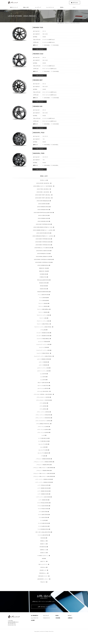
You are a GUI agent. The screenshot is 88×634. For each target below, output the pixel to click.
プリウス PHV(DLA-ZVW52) (43, 508)
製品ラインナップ (14, 7)
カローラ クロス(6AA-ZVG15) (43, 385)
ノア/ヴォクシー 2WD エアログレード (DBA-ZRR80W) (43, 467)
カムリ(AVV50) (43, 376)
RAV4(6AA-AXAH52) (43, 282)
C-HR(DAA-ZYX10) (43, 277)
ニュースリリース (50, 7)
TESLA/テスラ (43, 582)
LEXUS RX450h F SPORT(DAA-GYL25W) (43, 262)
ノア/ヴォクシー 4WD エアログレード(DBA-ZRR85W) (43, 476)
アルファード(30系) (43, 318)
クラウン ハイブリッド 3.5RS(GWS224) (43, 417)
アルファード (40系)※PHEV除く (43, 323)
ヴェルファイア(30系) (43, 347)
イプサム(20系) (43, 329)
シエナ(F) (43, 435)
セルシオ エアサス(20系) (43, 444)
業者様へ (62, 7)
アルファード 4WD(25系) (43, 312)
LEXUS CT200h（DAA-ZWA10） (43, 189)
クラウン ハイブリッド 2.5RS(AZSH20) (43, 414)
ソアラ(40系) (43, 455)
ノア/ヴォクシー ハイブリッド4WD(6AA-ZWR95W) (43, 461)
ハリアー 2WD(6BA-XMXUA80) (43, 491)
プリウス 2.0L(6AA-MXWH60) (43, 505)
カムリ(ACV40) (43, 379)
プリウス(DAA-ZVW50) (43, 511)
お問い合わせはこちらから (44, 606)
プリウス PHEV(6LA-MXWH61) (43, 502)
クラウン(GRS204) (43, 406)
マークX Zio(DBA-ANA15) (43, 526)
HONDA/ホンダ (43, 540)
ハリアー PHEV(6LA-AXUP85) (43, 485)
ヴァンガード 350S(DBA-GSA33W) (43, 335)
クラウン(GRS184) (43, 403)
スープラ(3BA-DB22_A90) (43, 438)
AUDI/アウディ (43, 561)
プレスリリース (47, 617)
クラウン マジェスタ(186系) (43, 426)
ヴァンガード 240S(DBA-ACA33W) (43, 332)
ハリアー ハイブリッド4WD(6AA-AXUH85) (43, 482)
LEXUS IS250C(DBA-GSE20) (43, 221)
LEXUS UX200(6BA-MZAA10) (43, 265)
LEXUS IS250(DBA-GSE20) (43, 218)
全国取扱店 (70, 617)
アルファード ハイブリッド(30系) (43, 321)
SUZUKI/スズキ (43, 552)
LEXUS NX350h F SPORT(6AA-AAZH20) (43, 241)
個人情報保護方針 (34, 615)
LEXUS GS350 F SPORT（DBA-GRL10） (43, 197)
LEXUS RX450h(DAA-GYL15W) (43, 253)
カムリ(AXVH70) (43, 373)
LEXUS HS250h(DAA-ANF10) (43, 209)
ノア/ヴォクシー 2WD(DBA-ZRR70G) (43, 464)
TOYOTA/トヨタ (43, 180)
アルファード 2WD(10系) (43, 303)
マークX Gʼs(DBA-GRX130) (43, 523)
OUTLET (70, 615)
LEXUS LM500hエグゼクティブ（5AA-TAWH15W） (43, 186)
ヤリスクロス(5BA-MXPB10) (43, 535)
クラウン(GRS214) (43, 409)
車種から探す (26, 7)
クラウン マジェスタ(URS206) (43, 432)
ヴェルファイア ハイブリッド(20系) (43, 344)
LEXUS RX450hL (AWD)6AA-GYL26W (43, 256)
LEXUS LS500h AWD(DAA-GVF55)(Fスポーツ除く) (43, 227)
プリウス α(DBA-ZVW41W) (43, 514)
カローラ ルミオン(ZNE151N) (43, 388)
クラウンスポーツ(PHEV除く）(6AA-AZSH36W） (43, 394)
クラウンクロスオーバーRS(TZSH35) (43, 400)
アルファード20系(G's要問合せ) (43, 309)
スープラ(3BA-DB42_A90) (43, 441)
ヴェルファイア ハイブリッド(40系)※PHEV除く (43, 356)
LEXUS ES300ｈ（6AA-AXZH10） (43, 192)
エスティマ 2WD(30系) (43, 362)
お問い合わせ (75, 2)
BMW (43, 558)
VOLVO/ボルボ (43, 567)
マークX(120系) (43, 520)
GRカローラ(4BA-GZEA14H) (43, 382)
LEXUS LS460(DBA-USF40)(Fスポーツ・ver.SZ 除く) (43, 230)
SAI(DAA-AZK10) (43, 288)
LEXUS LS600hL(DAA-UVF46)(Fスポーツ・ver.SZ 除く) (43, 236)
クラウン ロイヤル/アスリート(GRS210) (43, 420)
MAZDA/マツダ (43, 543)
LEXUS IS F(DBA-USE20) (43, 215)
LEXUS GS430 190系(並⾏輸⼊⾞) (43, 200)
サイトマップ (46, 615)
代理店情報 (58, 617)
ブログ (74, 7)
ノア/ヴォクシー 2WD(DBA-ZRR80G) (43, 470)
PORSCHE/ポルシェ (43, 573)
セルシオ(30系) (43, 447)
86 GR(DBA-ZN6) (43, 274)
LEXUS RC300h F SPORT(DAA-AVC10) (43, 244)
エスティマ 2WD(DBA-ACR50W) (43, 359)
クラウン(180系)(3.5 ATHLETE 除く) (43, 423)
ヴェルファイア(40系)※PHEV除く (43, 353)
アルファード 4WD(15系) (43, 306)
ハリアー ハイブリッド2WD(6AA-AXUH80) (43, 479)
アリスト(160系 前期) (43, 297)
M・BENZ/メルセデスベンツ (43, 555)
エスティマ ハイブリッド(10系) (43, 367)
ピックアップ (38, 7)
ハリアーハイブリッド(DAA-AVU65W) (43, 496)
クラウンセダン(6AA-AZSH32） (43, 391)
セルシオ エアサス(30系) (43, 450)
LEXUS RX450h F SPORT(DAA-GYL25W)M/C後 (43, 259)
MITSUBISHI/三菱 (43, 546)
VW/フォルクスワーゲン (43, 564)
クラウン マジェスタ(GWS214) (43, 429)
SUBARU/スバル (43, 549)
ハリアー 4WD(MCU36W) (43, 499)
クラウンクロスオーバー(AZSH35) (43, 397)
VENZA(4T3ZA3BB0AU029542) (43, 291)
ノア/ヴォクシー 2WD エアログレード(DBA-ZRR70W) (43, 473)
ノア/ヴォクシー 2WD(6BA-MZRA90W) (43, 458)
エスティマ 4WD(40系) (43, 365)
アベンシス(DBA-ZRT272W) (43, 294)
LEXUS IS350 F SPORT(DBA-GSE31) (43, 224)
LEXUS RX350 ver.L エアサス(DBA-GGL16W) (43, 247)
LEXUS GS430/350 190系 (43, 203)
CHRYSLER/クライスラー (43, 576)
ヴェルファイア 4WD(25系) (43, 341)
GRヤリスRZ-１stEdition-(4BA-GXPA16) (43, 532)
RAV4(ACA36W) (43, 285)
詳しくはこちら (40, 49)
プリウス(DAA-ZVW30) (43, 517)
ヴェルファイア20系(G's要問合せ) (43, 338)
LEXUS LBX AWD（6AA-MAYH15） (43, 183)
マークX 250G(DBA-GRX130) (43, 529)
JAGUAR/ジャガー (43, 570)
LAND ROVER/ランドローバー (43, 579)
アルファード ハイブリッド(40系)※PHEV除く (43, 326)
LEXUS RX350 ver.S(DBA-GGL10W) (43, 250)
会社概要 (33, 620)
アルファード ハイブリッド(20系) (43, 315)
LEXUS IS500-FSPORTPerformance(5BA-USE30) (43, 212)
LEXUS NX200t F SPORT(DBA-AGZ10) (43, 238)
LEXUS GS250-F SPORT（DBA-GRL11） (43, 194)
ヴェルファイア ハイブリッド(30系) (43, 350)
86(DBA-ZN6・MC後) (43, 271)
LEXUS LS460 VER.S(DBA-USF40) (43, 233)
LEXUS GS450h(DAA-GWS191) (43, 206)
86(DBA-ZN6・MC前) (43, 268)
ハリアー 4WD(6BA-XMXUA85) (43, 488)
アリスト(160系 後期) (43, 300)
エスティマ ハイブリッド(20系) (43, 370)
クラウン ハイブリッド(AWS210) (43, 411)
